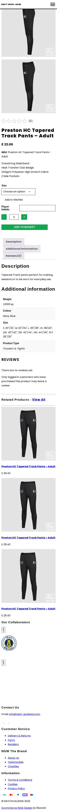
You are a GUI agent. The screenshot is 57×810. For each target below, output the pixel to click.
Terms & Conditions (20, 780)
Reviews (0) (14, 256)
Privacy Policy (16, 788)
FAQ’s (11, 740)
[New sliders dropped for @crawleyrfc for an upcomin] (28, 683)
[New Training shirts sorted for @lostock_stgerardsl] (9, 683)
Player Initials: (5, 208)
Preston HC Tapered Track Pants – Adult (28, 466)
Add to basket (24, 227)
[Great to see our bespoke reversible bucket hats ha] (9, 673)
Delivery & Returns (19, 736)
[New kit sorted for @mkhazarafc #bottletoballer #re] (47, 673)
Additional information (22, 249)
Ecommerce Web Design (16, 808)
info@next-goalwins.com (24, 714)
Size (4, 185)
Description (14, 241)
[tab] (13, 241)
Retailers (13, 744)
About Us (13, 758)
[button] (12, 200)
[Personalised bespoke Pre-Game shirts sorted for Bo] (47, 683)
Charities (13, 766)
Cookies (13, 784)
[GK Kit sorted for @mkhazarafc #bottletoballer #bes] (28, 673)
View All (38, 400)
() (31, 121)
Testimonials (15, 762)
